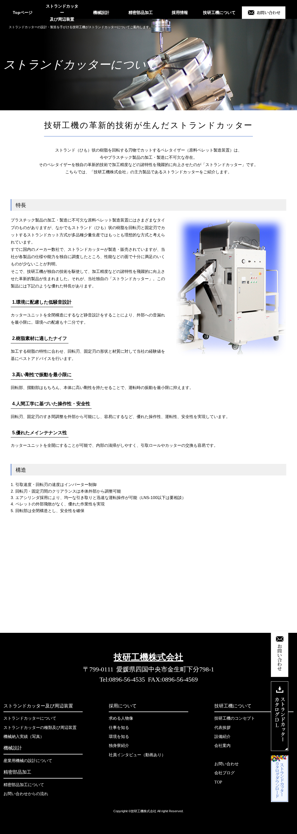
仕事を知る (119, 727)
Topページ (22, 12)
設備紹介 (222, 736)
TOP (218, 782)
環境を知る (119, 736)
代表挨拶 (222, 727)
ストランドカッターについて (29, 718)
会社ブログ (224, 773)
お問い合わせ (226, 764)
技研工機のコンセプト (234, 718)
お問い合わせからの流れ (25, 794)
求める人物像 (121, 718)
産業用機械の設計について (27, 761)
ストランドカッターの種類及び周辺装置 (40, 727)
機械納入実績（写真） (23, 736)
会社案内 (222, 745)
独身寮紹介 (119, 745)
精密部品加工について (23, 785)
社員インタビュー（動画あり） (137, 755)
